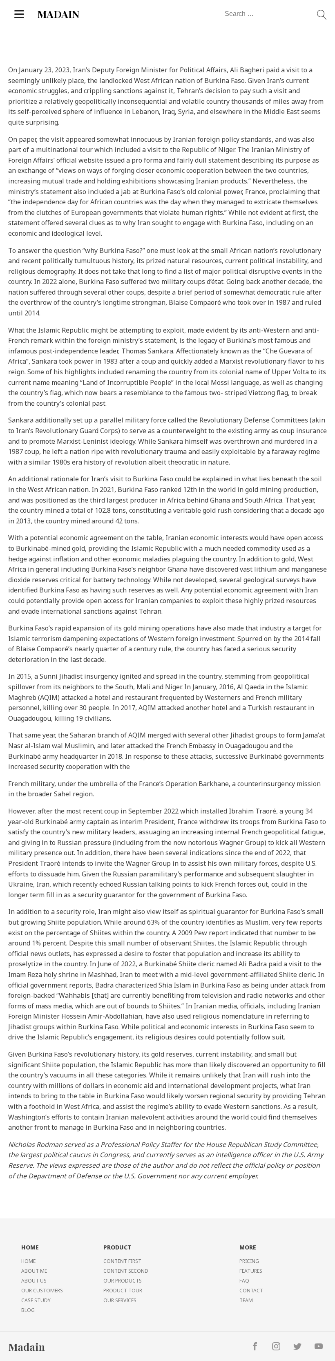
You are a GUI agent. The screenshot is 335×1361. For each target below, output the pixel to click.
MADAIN (58, 13)
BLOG (28, 1310)
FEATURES (250, 1270)
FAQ (244, 1280)
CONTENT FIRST (122, 1261)
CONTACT (251, 1290)
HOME (28, 1261)
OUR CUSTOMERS (42, 1290)
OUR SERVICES (119, 1300)
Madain (26, 1346)
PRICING (249, 1261)
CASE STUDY (36, 1300)
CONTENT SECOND (125, 1270)
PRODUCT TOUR (122, 1290)
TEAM (246, 1300)
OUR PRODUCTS (122, 1280)
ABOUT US (34, 1280)
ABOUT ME (34, 1270)
